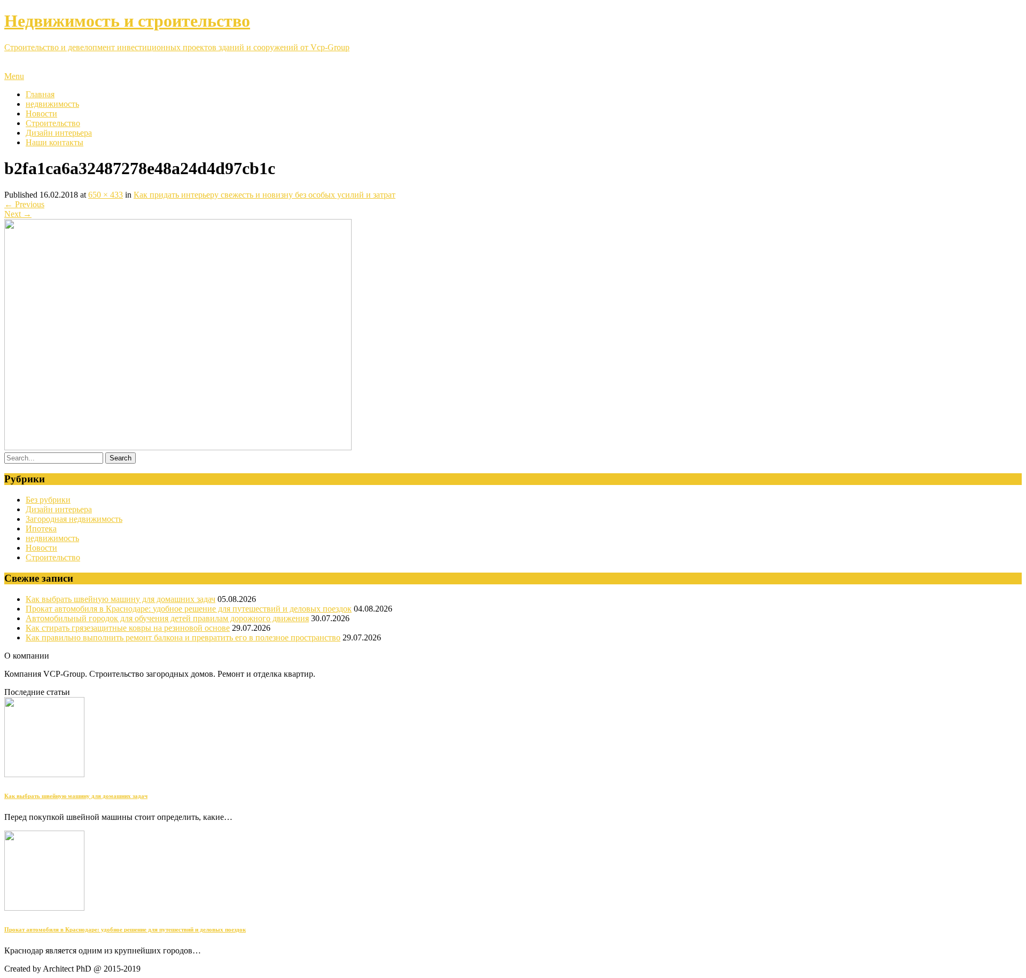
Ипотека (41, 528)
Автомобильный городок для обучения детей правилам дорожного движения (167, 618)
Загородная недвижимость (74, 518)
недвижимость (52, 103)
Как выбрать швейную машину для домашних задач (120, 599)
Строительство (53, 123)
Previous (24, 204)
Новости (41, 113)
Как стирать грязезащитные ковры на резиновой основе (128, 627)
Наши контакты (54, 142)
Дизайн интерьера (59, 132)
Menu (14, 76)
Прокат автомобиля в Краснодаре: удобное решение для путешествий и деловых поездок (189, 608)
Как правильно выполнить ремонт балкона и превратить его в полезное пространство (183, 637)
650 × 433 (105, 194)
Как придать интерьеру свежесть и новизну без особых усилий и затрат (264, 194)
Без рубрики (48, 499)
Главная (40, 94)
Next (18, 213)
